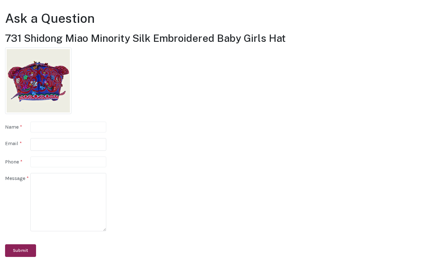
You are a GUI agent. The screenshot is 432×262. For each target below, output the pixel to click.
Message (17, 178)
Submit (20, 250)
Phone (13, 162)
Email (13, 143)
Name (13, 127)
